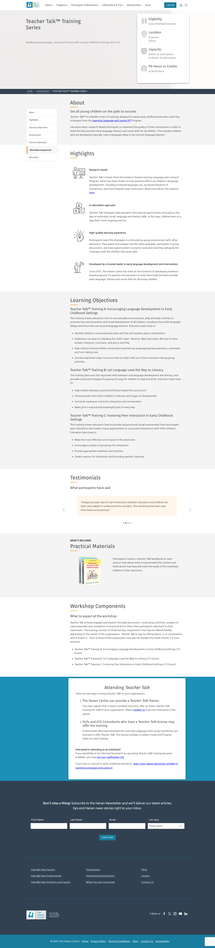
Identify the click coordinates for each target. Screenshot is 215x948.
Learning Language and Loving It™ (111, 121)
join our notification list (110, 757)
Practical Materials (38, 142)
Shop (147, 5)
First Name (37, 819)
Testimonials (35, 135)
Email (112, 819)
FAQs (144, 869)
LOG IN (170, 5)
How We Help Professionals (46, 875)
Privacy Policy (98, 941)
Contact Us (147, 882)
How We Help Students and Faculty (50, 882)
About (31, 112)
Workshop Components (40, 150)
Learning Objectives (38, 127)
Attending (33, 157)
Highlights (33, 120)
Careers (145, 875)
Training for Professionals (84, 5)
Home (30, 91)
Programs (61, 5)
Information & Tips (112, 5)
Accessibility (162, 941)
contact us (139, 710)
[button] (63, 509)
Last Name (76, 819)
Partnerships (93, 869)
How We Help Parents (43, 869)
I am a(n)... (154, 819)
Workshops (43, 91)
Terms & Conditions (119, 941)
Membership (133, 5)
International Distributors (100, 875)
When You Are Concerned (100, 882)
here (91, 193)
